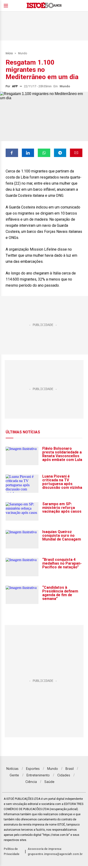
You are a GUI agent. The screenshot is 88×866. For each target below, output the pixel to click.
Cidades (63, 775)
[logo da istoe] (44, 6)
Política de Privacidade (11, 851)
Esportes (33, 769)
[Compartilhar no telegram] (60, 153)
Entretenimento (38, 775)
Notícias (12, 769)
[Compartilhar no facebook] (12, 153)
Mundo (22, 53)
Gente (14, 775)
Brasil (69, 769)
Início (9, 53)
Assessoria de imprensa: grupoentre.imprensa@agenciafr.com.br (55, 851)
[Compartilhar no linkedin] (28, 153)
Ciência (31, 782)
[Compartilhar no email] (76, 153)
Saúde (49, 782)
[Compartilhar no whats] (44, 153)
